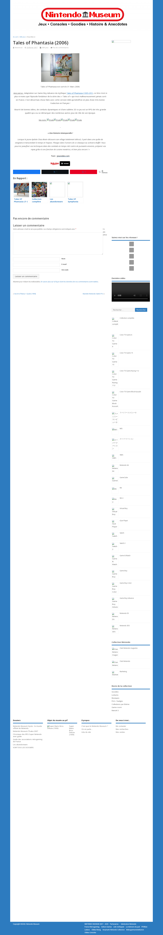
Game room (117, 707)
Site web (65, 270)
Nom (63, 259)
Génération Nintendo (128, 924)
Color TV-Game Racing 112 (129, 371)
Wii (121, 488)
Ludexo (87, 930)
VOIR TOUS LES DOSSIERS (23, 747)
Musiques (115, 698)
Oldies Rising (96, 930)
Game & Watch (125, 555)
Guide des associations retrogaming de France (27, 740)
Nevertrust (18, 48)
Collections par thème (120, 704)
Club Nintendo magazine (129, 648)
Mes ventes (120, 732)
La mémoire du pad (133, 927)
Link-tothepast (118, 927)
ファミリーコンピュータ (128, 412)
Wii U (121, 498)
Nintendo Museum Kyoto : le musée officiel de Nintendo (27, 727)
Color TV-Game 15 (126, 353)
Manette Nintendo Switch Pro (93, 294)
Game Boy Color (126, 583)
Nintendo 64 (124, 465)
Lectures (115, 695)
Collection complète (127, 318)
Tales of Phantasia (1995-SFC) (79, 93)
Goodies (115, 692)
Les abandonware (20, 744)
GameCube (124, 477)
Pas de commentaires (61, 48)
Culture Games (106, 927)
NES (121, 428)
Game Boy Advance (127, 598)
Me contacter (121, 726)
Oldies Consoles (90, 932)
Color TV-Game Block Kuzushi (130, 392)
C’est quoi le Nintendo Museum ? (95, 726)
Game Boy (123, 571)
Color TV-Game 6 (126, 335)
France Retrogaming (92, 927)
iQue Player (124, 521)
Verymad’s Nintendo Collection (114, 930)
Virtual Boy (123, 508)
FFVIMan (144, 927)
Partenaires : (114, 924)
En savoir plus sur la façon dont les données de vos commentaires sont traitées (69, 282)
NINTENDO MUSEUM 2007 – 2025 (96, 924)
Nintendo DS (124, 613)
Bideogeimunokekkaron (135, 930)
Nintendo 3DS (125, 626)
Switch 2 (122, 543)
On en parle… (87, 729)
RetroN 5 (115, 710)
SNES (121, 455)
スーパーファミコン (126, 439)
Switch (122, 533)
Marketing (123, 671)
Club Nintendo (125, 661)
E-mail (64, 264)
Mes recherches (122, 729)
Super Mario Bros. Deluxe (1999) (72, 730)
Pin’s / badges (117, 701)
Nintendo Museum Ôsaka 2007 (25, 731)
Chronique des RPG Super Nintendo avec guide (27, 735)
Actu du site (86, 732)
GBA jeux (45, 48)
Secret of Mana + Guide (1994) (25, 294)
